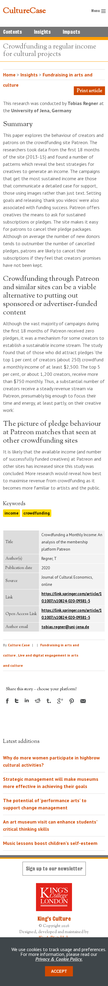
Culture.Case (19, 645)
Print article (89, 91)
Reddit (37, 700)
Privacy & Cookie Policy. (58, 959)
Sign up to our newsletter (54, 868)
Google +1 (60, 701)
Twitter (17, 700)
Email (83, 701)
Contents (12, 32)
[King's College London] (54, 897)
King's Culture (54, 919)
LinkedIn (27, 700)
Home (9, 75)
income (11, 513)
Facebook (7, 700)
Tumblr (48, 700)
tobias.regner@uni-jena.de (65, 626)
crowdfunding (36, 513)
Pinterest (71, 701)
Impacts (71, 32)
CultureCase (24, 11)
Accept (59, 971)
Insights (42, 32)
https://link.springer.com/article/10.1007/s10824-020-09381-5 (71, 597)
